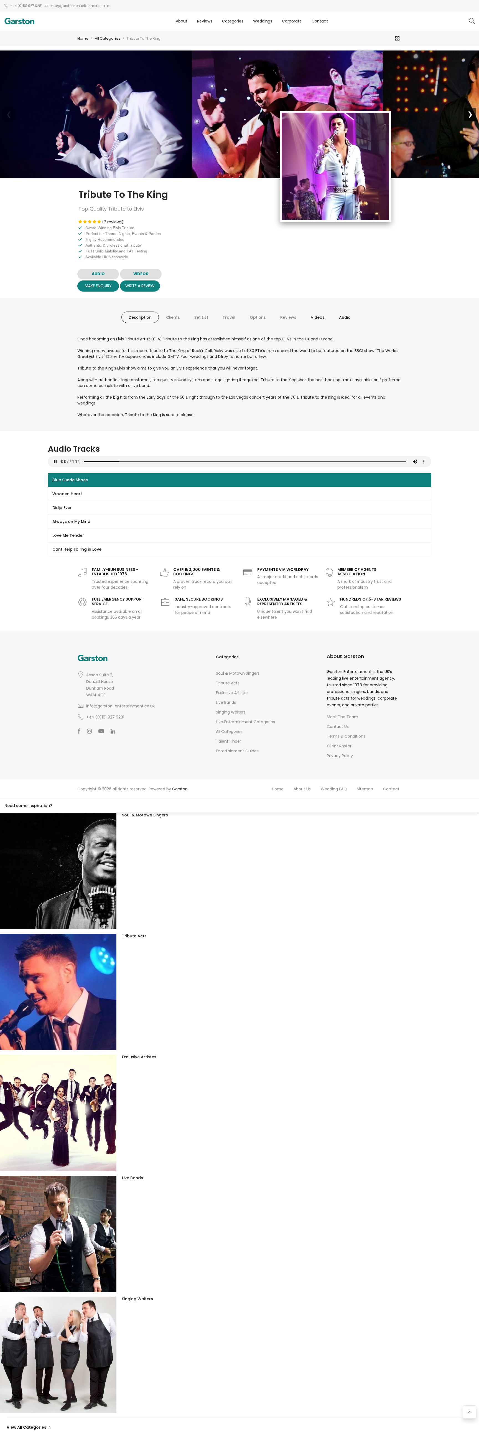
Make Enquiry (98, 286)
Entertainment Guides (237, 751)
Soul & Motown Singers (238, 673)
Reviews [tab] (288, 317)
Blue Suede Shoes (70, 480)
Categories (232, 21)
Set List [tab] (201, 317)
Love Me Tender (68, 535)
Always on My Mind (71, 521)
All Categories (107, 38)
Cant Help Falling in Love (76, 549)
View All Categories (27, 1427)
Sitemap (365, 789)
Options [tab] (258, 317)
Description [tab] (140, 317)
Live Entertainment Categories (245, 722)
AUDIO (98, 274)
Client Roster (339, 746)
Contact (320, 21)
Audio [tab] (345, 317)
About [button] (181, 21)
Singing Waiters (231, 712)
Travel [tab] (229, 317)
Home (82, 38)
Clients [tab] (173, 317)
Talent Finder (228, 741)
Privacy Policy (340, 755)
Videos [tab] (318, 317)
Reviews (204, 21)
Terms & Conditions (346, 736)
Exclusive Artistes (232, 692)
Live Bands (226, 702)
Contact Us (338, 726)
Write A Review (140, 286)
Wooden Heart (67, 494)
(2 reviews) (113, 222)
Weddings (262, 21)
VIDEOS (140, 274)
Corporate (292, 21)
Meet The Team (342, 717)
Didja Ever (62, 507)
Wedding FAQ (334, 789)
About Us (302, 789)
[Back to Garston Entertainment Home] (19, 21)
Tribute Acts (228, 683)
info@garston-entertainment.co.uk (120, 706)
